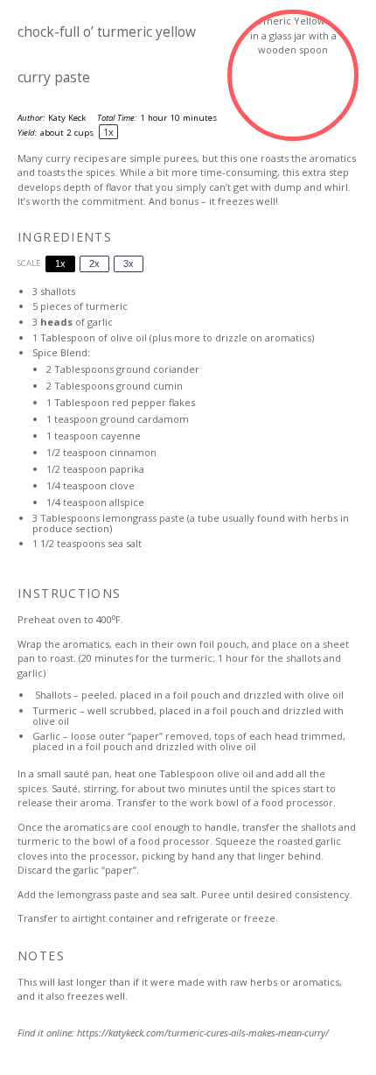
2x (94, 263)
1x (60, 263)
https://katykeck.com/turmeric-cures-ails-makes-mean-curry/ (203, 1032)
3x (128, 263)
